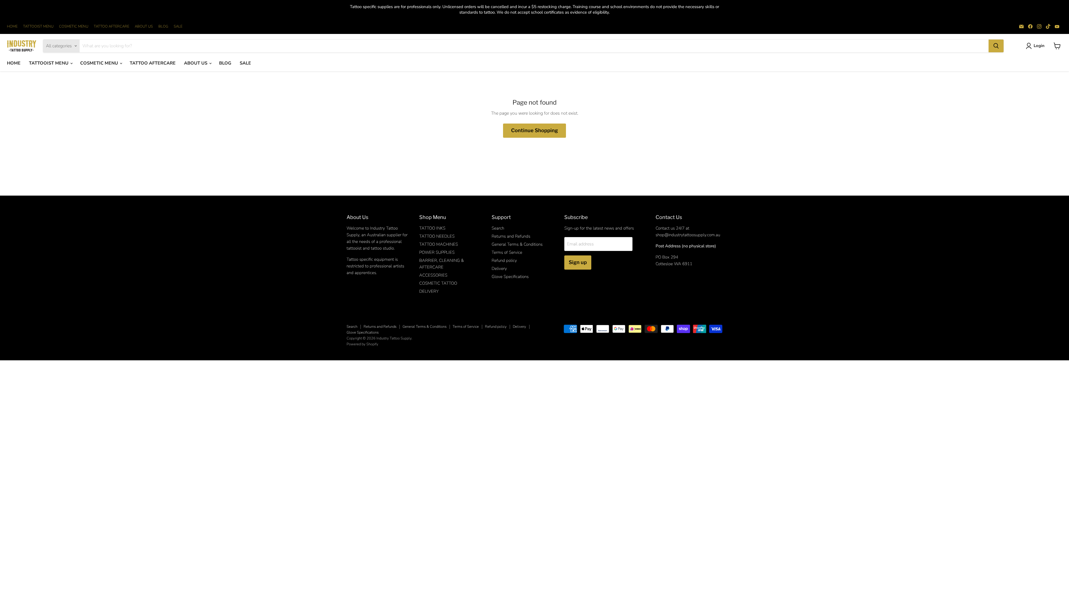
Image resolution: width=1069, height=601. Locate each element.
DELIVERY (429, 291)
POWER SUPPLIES (437, 252)
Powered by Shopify (362, 344)
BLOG (163, 26)
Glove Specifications (510, 276)
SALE (178, 26)
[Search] (996, 46)
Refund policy (504, 260)
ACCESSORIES (433, 275)
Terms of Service (507, 252)
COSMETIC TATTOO (438, 283)
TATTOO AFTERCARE (111, 26)
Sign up (578, 262)
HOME (12, 26)
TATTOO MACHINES (438, 244)
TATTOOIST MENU (38, 26)
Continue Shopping (534, 130)
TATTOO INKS (432, 228)
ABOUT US (144, 26)
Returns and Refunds (511, 236)
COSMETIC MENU (73, 26)
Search (498, 228)
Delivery (499, 268)
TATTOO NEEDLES (437, 236)
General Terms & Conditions (517, 244)
